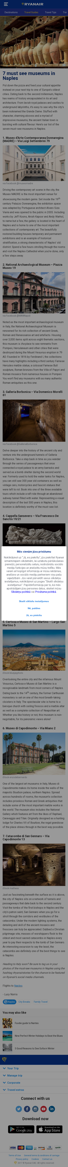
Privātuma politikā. (46, 591)
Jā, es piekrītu (34, 615)
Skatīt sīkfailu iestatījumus (34, 601)
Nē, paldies (34, 608)
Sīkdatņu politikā (21, 591)
